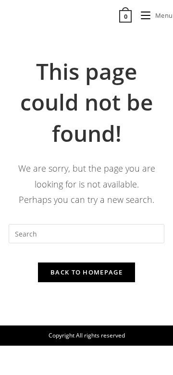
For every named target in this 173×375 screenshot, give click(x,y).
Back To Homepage (86, 272)
